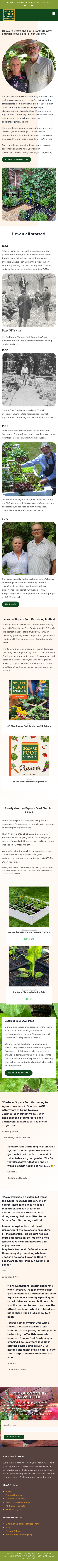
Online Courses (14, 1495)
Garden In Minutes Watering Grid (29, 992)
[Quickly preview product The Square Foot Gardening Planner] (54, 740)
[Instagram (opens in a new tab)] (28, 5)
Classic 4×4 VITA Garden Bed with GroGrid (29, 932)
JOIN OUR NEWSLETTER (16, 159)
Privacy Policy (13, 1531)
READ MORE (10, 604)
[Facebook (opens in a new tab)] (25, 5)
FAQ (8, 1527)
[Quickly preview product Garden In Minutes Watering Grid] (50, 951)
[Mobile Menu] (53, 13)
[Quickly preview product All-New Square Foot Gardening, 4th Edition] (54, 685)
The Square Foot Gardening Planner (29, 782)
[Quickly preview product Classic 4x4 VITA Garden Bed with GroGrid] (50, 891)
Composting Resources (18, 1502)
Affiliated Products (29, 930)
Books (29, 724)
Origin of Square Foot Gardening (23, 1524)
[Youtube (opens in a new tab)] (32, 5)
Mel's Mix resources (16, 1498)
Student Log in (13, 1509)
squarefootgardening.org (19, 1534)
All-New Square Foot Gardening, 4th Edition (29, 726)
